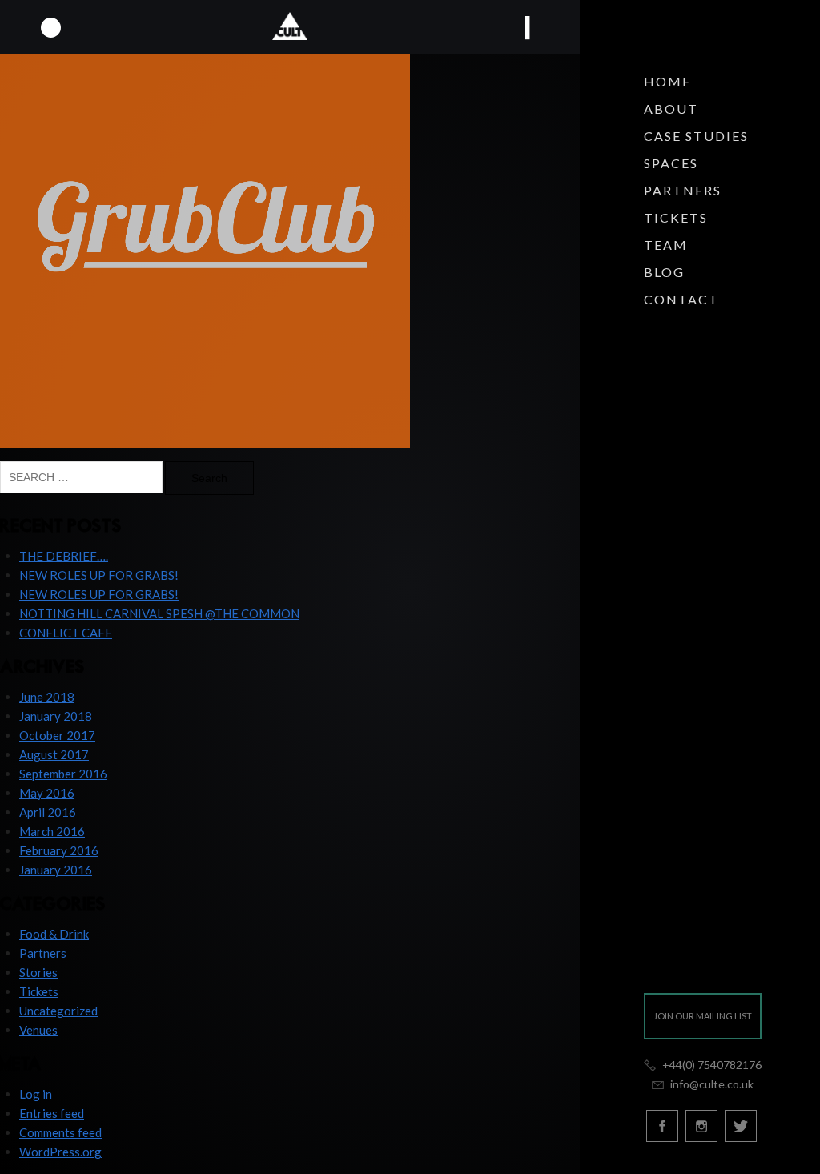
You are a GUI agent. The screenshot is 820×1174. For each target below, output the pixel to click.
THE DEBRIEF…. (63, 556)
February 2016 (58, 850)
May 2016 (46, 793)
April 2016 (47, 812)
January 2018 (55, 716)
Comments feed (60, 1132)
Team (666, 244)
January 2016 (55, 869)
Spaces (671, 163)
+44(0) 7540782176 (711, 1064)
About (671, 108)
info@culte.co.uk (710, 1084)
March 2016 (52, 831)
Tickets (676, 217)
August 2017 (54, 754)
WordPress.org (60, 1151)
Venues (38, 1030)
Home (667, 81)
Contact (681, 299)
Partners (683, 190)
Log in (35, 1094)
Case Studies (696, 135)
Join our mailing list (702, 1016)
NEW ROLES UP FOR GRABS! (99, 575)
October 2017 (57, 735)
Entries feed (51, 1113)
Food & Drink (54, 934)
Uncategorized (58, 1010)
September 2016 (63, 773)
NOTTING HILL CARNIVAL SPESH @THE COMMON (159, 613)
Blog (664, 271)
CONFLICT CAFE (65, 632)
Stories (38, 972)
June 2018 (46, 697)
